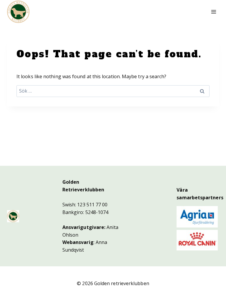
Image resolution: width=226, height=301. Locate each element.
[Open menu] (213, 11)
